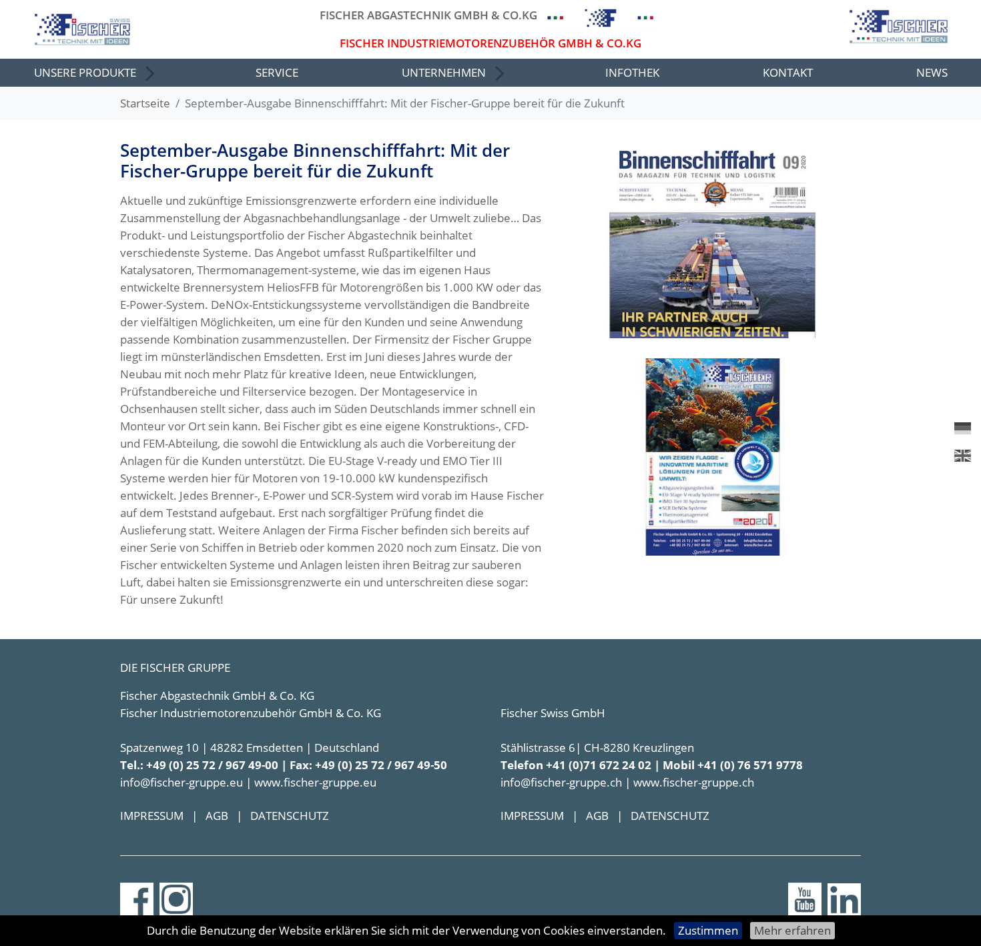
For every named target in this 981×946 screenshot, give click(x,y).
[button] (93, 73)
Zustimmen (708, 930)
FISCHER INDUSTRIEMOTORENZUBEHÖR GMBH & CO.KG (490, 43)
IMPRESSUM (152, 815)
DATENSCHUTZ (289, 815)
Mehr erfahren (792, 930)
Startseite (145, 103)
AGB (217, 815)
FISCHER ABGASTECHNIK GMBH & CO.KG (428, 15)
